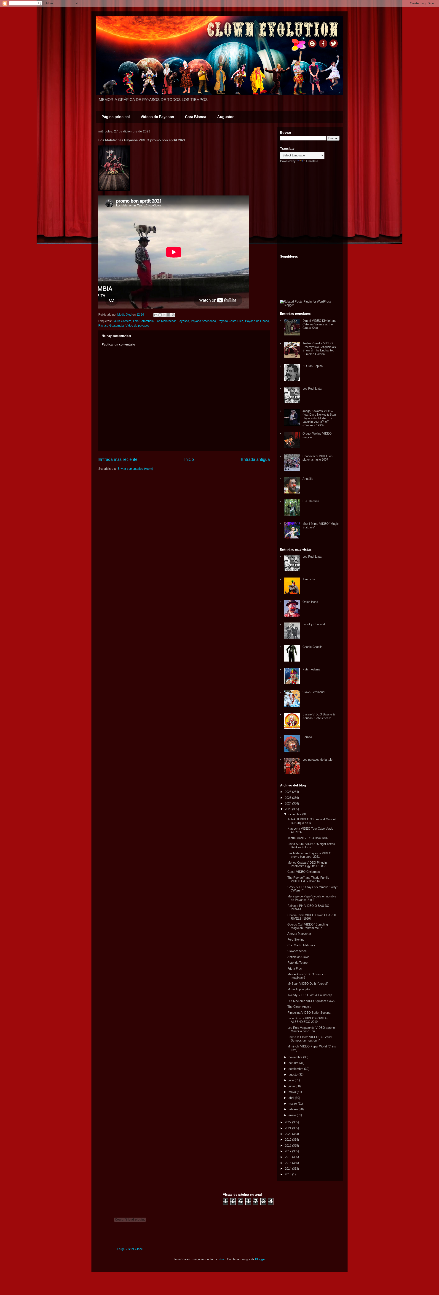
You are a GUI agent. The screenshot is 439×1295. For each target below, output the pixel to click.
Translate (312, 161)
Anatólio (307, 478)
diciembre (295, 814)
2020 (288, 1134)
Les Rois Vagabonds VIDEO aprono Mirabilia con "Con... (311, 1029)
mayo (293, 1092)
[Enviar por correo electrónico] (155, 315)
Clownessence (297, 951)
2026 (288, 792)
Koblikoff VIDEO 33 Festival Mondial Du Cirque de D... (311, 821)
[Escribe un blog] (160, 315)
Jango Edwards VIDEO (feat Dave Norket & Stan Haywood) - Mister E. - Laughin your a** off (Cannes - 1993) (319, 418)
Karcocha (308, 579)
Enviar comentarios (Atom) (135, 468)
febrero (294, 1109)
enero (293, 1115)
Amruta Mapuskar (299, 933)
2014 (288, 1168)
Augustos (225, 117)
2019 (288, 1139)
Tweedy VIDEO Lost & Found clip (309, 995)
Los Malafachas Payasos (172, 321)
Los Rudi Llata (311, 388)
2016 (288, 1157)
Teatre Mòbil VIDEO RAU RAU (307, 838)
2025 (288, 797)
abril (292, 1098)
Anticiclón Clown (298, 957)
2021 (288, 1128)
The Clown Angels (299, 1006)
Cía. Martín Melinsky (301, 945)
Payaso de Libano (257, 321)
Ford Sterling (295, 939)
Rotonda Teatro (297, 962)
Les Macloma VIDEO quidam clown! (311, 1001)
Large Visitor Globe (130, 1249)
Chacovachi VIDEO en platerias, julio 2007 (317, 458)
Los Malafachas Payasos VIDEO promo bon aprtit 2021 (309, 855)
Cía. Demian (310, 501)
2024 (288, 803)
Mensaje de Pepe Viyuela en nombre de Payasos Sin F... (311, 898)
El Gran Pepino (312, 366)
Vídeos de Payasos (157, 117)
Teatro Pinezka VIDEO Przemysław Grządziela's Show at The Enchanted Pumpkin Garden (319, 349)
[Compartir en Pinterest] (173, 315)
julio (292, 1080)
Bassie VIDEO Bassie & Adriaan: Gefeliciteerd (318, 716)
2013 (288, 1174)
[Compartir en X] (164, 315)
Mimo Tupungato (298, 989)
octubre (294, 1063)
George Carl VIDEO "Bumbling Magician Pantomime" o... (307, 926)
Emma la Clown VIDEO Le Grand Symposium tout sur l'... (309, 1038)
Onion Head (310, 602)
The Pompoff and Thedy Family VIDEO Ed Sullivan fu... (308, 879)
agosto (293, 1074)
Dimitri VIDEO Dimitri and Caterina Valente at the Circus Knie (319, 324)
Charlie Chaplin (312, 647)
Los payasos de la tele (317, 759)
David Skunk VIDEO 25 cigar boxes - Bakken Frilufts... (312, 845)
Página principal (116, 117)
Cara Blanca (195, 117)
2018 (288, 1145)
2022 (288, 1122)
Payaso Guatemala (111, 325)
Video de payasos (137, 325)
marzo (293, 1103)
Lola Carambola (143, 321)
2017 (288, 1151)
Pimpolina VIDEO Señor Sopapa (308, 1012)
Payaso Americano (203, 321)
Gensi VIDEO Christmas (303, 871)
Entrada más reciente (117, 459)
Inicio (189, 459)
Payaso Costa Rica (230, 321)
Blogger (260, 1259)
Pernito (307, 737)
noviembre (296, 1057)
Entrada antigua (255, 459)
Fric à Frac (294, 968)
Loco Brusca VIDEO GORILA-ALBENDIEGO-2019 (307, 1020)
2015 (288, 1163)
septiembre (296, 1069)
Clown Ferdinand (313, 692)
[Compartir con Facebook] (168, 315)
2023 (288, 809)
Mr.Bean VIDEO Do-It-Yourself (307, 983)
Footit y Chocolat (313, 624)
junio (292, 1086)
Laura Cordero (122, 321)
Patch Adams (311, 669)
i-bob (222, 1259)
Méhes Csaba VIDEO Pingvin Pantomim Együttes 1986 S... (308, 864)
